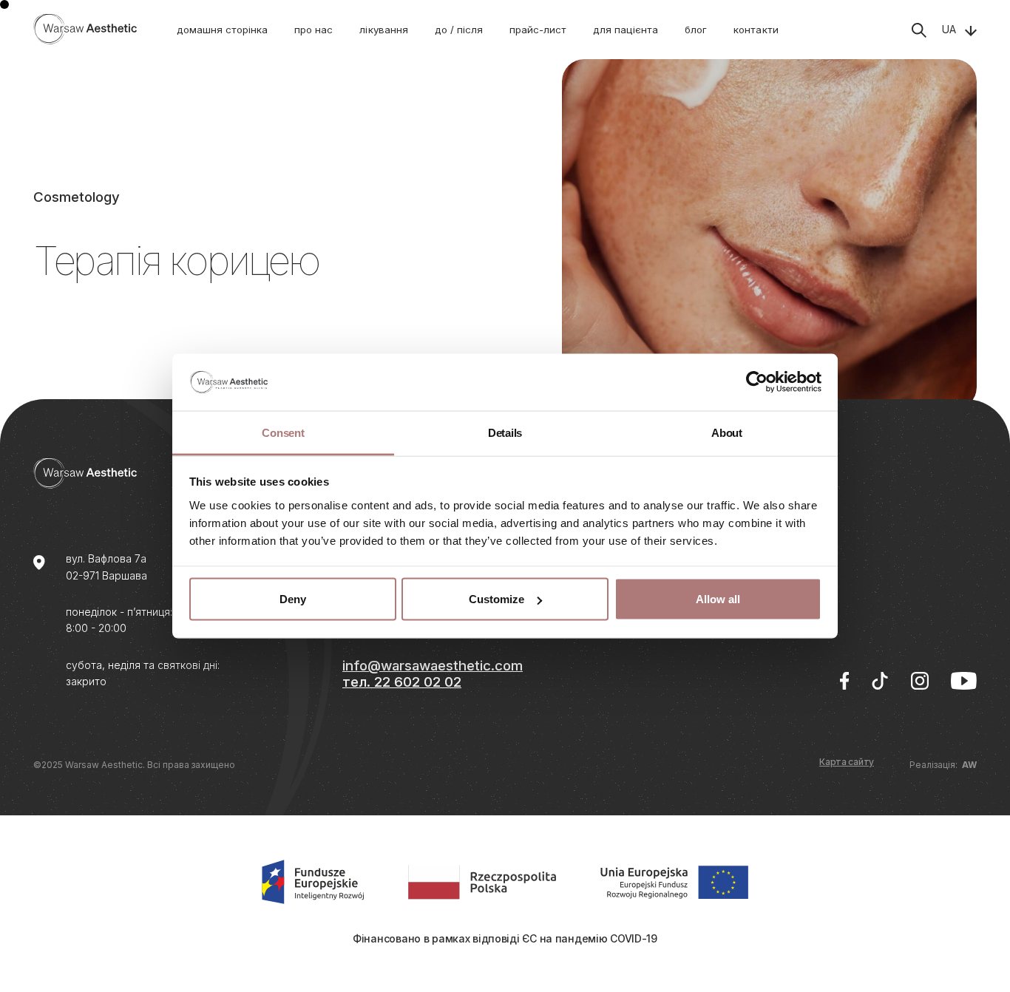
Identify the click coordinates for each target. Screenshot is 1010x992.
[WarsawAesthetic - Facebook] (844, 681)
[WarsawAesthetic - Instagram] (920, 681)
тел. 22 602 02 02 (401, 681)
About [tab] (726, 432)
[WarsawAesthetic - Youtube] (964, 681)
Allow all (718, 599)
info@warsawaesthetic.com (432, 665)
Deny (292, 599)
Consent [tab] (283, 432)
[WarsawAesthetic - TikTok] (880, 681)
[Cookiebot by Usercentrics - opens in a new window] (756, 382)
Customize (496, 599)
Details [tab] (505, 432)
